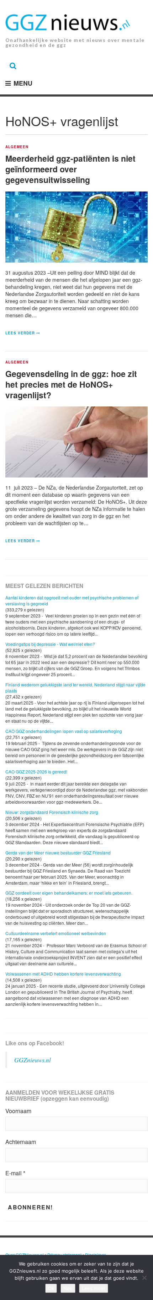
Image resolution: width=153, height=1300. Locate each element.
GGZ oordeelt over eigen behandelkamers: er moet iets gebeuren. (68, 893)
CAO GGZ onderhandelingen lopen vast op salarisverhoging (63, 731)
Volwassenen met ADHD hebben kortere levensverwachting (63, 974)
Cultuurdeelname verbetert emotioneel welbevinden (55, 933)
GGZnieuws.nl (32, 1060)
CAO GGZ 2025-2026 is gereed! (36, 771)
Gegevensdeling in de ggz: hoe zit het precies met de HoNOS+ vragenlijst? (71, 384)
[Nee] (144, 1277)
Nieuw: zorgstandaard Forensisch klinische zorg (51, 812)
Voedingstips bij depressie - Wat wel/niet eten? (50, 644)
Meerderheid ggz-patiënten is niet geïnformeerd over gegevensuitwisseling (70, 168)
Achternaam (20, 1142)
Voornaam (18, 1111)
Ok (51, 1288)
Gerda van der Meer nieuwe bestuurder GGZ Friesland (58, 852)
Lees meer (93, 1288)
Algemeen (16, 147)
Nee (68, 1288)
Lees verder (20, 332)
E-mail (15, 1173)
